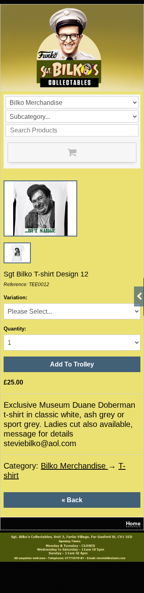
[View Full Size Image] (40, 208)
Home (133, 524)
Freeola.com (72, 585)
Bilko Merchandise (74, 465)
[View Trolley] (72, 152)
